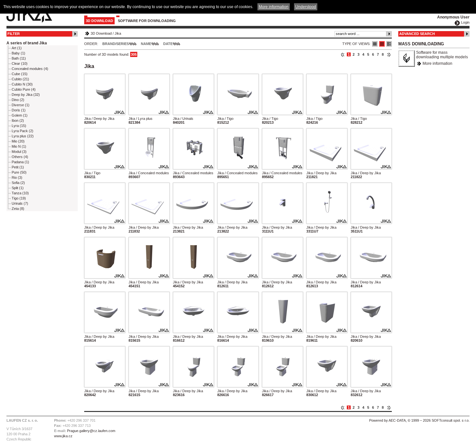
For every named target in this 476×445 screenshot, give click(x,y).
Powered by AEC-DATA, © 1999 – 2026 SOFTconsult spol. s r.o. (419, 420)
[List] (375, 44)
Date (168, 44)
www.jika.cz (63, 436)
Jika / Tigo (225, 118)
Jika (118, 33)
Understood (305, 7)
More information (437, 63)
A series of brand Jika (26, 43)
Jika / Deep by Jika (99, 118)
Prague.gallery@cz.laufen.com (91, 431)
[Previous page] (343, 54)
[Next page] (389, 54)
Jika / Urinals (183, 118)
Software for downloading (147, 21)
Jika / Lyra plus (141, 118)
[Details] (389, 44)
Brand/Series (115, 44)
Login (465, 22)
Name (146, 44)
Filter (13, 34)
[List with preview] (382, 44)
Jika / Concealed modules (149, 173)
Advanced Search (417, 34)
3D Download (99, 21)
